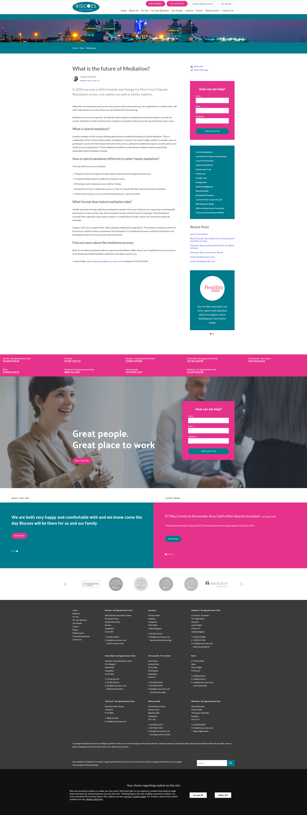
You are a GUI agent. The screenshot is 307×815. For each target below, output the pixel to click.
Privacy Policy (125, 762)
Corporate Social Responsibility (210, 212)
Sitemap (94, 765)
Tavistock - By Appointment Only (119, 701)
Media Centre (212, 10)
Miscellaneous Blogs (205, 204)
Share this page (201, 70)
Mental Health (202, 191)
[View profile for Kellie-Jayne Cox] (76, 80)
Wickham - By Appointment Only (206, 701)
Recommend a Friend (81, 765)
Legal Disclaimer (111, 762)
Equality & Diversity (161, 762)
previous (66, 584)
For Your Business (160, 10)
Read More (19, 541)
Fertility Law (201, 178)
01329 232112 (72, 360)
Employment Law (203, 169)
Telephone (200, 116)
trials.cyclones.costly (115, 643)
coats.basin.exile (200, 685)
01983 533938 (140, 360)
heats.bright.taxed (200, 731)
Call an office (177, 4)
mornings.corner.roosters (160, 734)
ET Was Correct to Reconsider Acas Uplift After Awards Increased (212, 516)
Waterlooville (154, 701)
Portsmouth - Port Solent (159, 656)
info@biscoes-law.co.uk (116, 640)
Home (124, 10)
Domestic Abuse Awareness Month (206, 252)
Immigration (201, 182)
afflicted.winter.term (115, 689)
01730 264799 (202, 360)
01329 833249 (201, 371)
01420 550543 (17, 360)
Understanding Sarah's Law (202, 261)
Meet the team (82, 460)
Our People (177, 10)
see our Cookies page (135, 796)
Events (199, 10)
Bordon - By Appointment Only (119, 610)
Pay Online (226, 4)
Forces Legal (175, 762)
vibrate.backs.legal (158, 692)
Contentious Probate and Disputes (211, 156)
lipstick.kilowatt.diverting (160, 640)
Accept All (198, 795)
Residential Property (205, 195)
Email (198, 106)
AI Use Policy (137, 762)
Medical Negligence (204, 186)
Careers (189, 10)
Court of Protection (204, 160)
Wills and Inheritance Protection (210, 208)
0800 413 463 (79, 371)
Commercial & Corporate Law (209, 199)
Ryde (193, 656)
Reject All (223, 795)
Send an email (155, 4)
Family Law (91, 48)
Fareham (152, 610)
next (240, 584)
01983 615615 (11, 371)
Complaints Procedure (93, 762)
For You (144, 10)
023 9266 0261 (259, 360)
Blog (82, 48)
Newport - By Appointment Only (205, 610)
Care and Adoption (204, 152)
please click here (94, 799)
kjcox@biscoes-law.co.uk (110, 261)
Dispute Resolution (204, 165)
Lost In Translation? (199, 234)
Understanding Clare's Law (202, 257)
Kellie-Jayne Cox (93, 81)
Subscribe (198, 66)
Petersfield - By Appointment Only (120, 656)
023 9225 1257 (134, 371)
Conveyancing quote (202, 4)
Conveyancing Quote (81, 636)
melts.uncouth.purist (201, 647)
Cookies (148, 762)
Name (198, 96)
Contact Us (227, 10)
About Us (134, 10)
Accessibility (77, 762)
